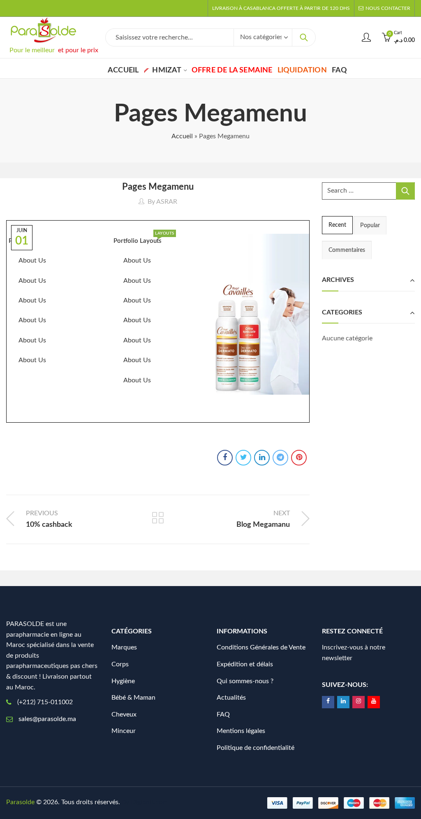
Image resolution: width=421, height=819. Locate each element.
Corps (120, 664)
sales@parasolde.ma (47, 719)
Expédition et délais (245, 664)
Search (304, 37)
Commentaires (346, 250)
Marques (124, 647)
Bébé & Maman (133, 697)
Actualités (231, 697)
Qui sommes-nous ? (245, 681)
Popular (370, 225)
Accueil (182, 136)
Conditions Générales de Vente (261, 647)
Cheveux (123, 714)
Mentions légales (241, 731)
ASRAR (166, 201)
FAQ (223, 714)
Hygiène (123, 681)
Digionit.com (149, 802)
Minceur (123, 731)
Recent (337, 225)
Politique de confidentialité (255, 748)
